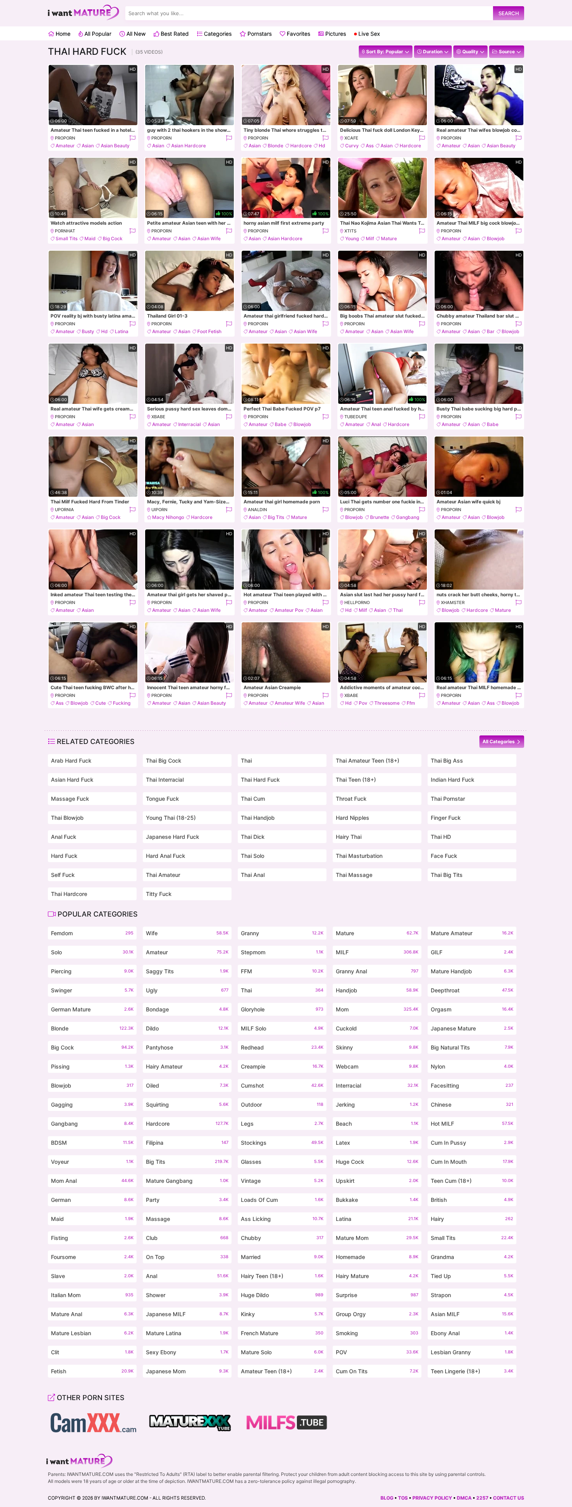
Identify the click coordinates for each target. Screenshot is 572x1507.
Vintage (282, 1180)
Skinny (377, 1047)
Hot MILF (472, 1123)
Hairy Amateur (187, 1066)
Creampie (282, 1066)
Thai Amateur (163, 874)
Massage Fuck (70, 798)
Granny (282, 933)
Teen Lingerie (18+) (472, 1371)
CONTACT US (508, 1498)
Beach (377, 1123)
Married (282, 1257)
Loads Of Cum (282, 1199)
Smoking (377, 1333)
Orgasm (472, 1009)
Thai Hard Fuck (260, 779)
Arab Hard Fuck (71, 760)
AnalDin (257, 509)
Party (187, 1199)
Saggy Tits (187, 971)
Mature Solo (282, 1352)
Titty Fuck (159, 894)
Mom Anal (92, 1180)
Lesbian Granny (472, 1352)
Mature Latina (187, 1333)
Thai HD (441, 836)
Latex (377, 1142)
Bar (491, 331)
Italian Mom (92, 1295)
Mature (389, 238)
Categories (217, 33)
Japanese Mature (472, 1028)
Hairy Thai (348, 836)
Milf (370, 238)
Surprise (377, 1295)
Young (352, 238)
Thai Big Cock (163, 760)
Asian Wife (209, 238)
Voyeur (92, 1161)
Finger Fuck (446, 817)
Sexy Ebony (187, 1352)
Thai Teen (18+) (356, 779)
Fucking (121, 703)
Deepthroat (472, 990)
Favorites (297, 33)
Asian (88, 145)
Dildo (187, 1028)
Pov (363, 703)
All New (135, 33)
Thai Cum (253, 798)
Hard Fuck (64, 855)
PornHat (65, 231)
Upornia (64, 509)
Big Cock (113, 238)
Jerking (377, 1104)
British (472, 1199)
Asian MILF (472, 1314)
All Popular (97, 33)
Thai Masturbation (359, 855)
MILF (377, 952)
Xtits (350, 231)
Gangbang (407, 517)
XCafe (351, 138)
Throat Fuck (351, 798)
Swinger (92, 990)
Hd (322, 145)
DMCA (464, 1498)
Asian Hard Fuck (72, 779)
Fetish (92, 1371)
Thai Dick (253, 836)
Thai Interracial (165, 779)
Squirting (187, 1104)
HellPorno (357, 602)
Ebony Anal (472, 1333)
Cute (100, 703)
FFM (282, 971)
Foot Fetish (209, 331)
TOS (403, 1498)
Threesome (387, 703)
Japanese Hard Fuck (172, 836)
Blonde (275, 145)
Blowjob (496, 238)
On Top (187, 1257)
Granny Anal (377, 971)
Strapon (472, 1295)
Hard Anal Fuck (165, 855)
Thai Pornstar (448, 798)
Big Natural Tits (472, 1047)
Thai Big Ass (447, 760)
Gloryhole (282, 1009)
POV (377, 1352)
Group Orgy (377, 1314)
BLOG (387, 1498)
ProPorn (65, 138)
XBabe (158, 416)
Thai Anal (253, 874)
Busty (88, 331)
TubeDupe (355, 416)
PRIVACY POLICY (432, 1498)
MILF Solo (282, 1028)
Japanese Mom (187, 1371)
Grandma (472, 1257)
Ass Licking (282, 1218)
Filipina (187, 1142)
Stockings (282, 1142)
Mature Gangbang (187, 1180)
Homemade (377, 1257)
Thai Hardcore (69, 894)
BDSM (92, 1142)
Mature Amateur (472, 933)
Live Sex (368, 33)
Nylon (472, 1066)
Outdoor (282, 1104)
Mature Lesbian (92, 1333)
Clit (92, 1352)
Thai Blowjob (67, 817)
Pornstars (259, 33)
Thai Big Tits (447, 874)
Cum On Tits (377, 1371)
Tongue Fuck (162, 798)
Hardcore (301, 145)
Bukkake (377, 1199)
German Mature (92, 1009)
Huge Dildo (282, 1295)
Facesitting (472, 1085)
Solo (92, 952)
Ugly (187, 990)
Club (187, 1238)
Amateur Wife (290, 703)
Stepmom (282, 952)
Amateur (65, 145)
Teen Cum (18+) (472, 1180)
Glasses (282, 1161)
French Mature (282, 1333)
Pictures (335, 33)
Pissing (92, 1066)
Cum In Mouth (472, 1161)
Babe (280, 424)
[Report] (132, 138)
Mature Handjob (472, 971)
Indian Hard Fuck (452, 779)
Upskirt (377, 1180)
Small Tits (66, 238)
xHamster (453, 602)
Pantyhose (187, 1047)
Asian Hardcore (188, 145)
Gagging (92, 1104)
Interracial (189, 424)
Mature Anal (92, 1314)
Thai (398, 610)
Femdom (92, 933)
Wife (187, 933)
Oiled (187, 1085)
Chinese (472, 1104)
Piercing (92, 971)
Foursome (92, 1257)
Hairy (472, 1218)
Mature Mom (377, 1238)
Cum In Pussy (472, 1142)
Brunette (379, 517)
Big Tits (276, 517)
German (92, 1199)
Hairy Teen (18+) (282, 1276)
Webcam (377, 1066)
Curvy (352, 145)
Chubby (282, 1238)
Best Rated (174, 33)
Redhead (282, 1047)
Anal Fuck (63, 836)
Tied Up (472, 1276)
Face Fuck (444, 855)
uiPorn (159, 509)
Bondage (187, 1009)
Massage (187, 1218)
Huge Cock (377, 1161)
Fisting (92, 1238)
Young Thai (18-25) (171, 817)
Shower (187, 1295)
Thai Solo (252, 855)
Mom (377, 1009)
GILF (472, 952)
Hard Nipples (352, 817)
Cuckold (377, 1028)
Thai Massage (354, 874)
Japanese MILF (187, 1314)
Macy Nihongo (168, 517)
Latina (121, 331)
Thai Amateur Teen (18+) (367, 760)
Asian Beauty (115, 145)
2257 (482, 1498)
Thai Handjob (258, 817)
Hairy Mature (377, 1276)
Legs (282, 1123)
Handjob (377, 990)
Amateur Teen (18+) (282, 1371)
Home (62, 33)
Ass (370, 145)
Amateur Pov (289, 610)
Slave (92, 1276)
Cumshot (282, 1085)
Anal (376, 424)
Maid (90, 238)
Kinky (282, 1314)
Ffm (411, 703)
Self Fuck (63, 874)
